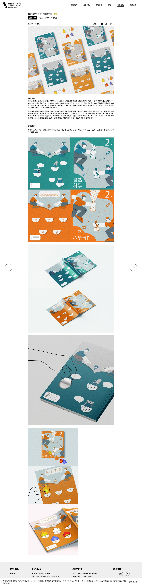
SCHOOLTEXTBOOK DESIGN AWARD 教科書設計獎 (12, 5)
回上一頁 (111, 16)
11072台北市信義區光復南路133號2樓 (47, 576)
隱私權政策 (7, 583)
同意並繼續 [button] (133, 582)
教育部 (12, 573)
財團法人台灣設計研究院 (42, 573)
